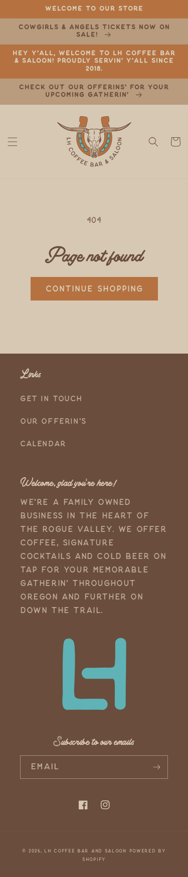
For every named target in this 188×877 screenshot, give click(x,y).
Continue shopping (94, 289)
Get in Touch (51, 399)
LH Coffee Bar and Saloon (85, 850)
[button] (13, 142)
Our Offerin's (53, 421)
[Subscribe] (156, 767)
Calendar (43, 444)
